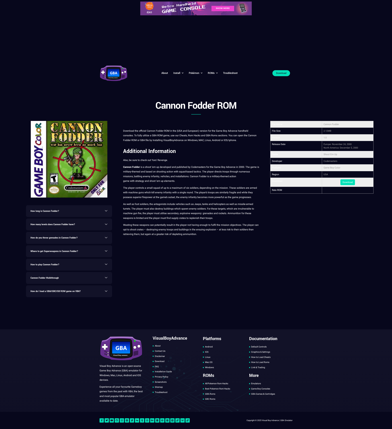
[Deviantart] (132, 420)
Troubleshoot (230, 73)
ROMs (211, 73)
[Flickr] (157, 420)
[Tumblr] (142, 420)
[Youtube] (112, 420)
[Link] (177, 420)
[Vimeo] (172, 420)
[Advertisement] (196, 39)
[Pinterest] (127, 420)
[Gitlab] (182, 420)
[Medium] (167, 420)
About (164, 73)
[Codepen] (162, 420)
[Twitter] (107, 420)
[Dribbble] (147, 420)
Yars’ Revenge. (160, 160)
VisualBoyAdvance (173, 140)
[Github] (117, 420)
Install (176, 73)
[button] (69, 211)
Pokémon (194, 73)
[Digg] (137, 420)
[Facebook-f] (102, 420)
